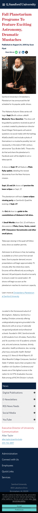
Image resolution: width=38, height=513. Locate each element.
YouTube (7, 419)
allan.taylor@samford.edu (12, 439)
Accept (19, 506)
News (5, 385)
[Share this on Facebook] (19, 52)
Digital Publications (13, 392)
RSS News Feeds (11, 406)
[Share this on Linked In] (23, 52)
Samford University (19, 484)
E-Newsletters (10, 399)
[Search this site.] (7, 4)
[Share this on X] (26, 52)
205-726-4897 (8, 443)
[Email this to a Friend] (16, 52)
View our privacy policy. (24, 500)
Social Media (9, 412)
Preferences (19, 510)
